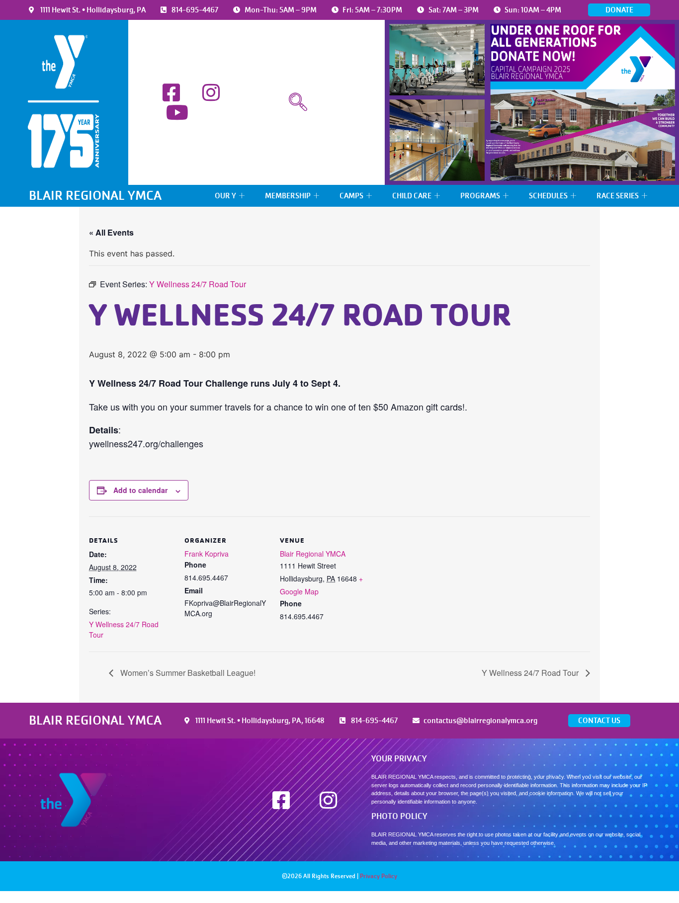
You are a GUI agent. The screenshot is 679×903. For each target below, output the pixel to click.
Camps (351, 196)
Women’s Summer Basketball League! (186, 672)
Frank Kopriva (206, 554)
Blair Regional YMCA (312, 554)
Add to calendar (140, 490)
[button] (298, 102)
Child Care (411, 196)
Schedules (548, 196)
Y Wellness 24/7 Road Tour (531, 672)
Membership (288, 196)
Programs (480, 196)
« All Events (111, 232)
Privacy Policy (378, 876)
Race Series (617, 196)
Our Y (225, 196)
